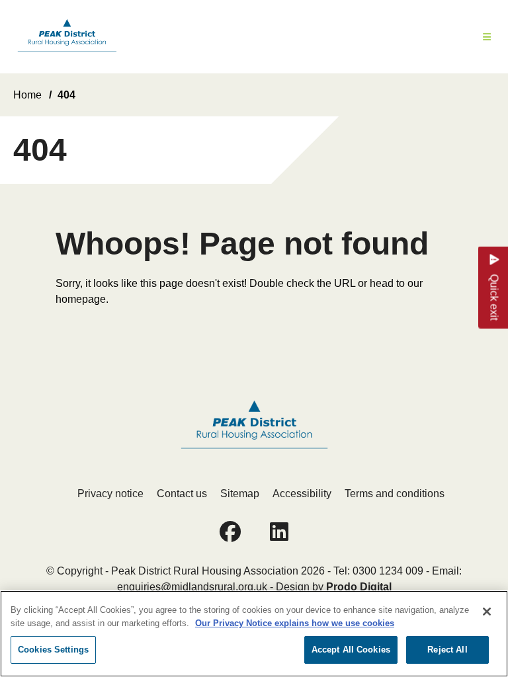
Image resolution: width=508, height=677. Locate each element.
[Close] (486, 611)
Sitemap (239, 493)
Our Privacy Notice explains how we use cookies (294, 623)
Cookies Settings (53, 650)
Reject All (447, 650)
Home (27, 94)
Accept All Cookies (351, 650)
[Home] (66, 36)
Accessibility (302, 493)
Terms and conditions (394, 493)
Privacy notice (110, 493)
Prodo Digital (359, 586)
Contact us (182, 493)
